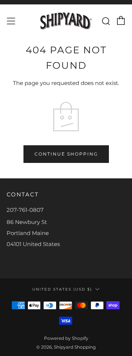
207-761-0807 (25, 209)
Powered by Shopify (66, 338)
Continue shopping (66, 154)
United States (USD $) (62, 289)
